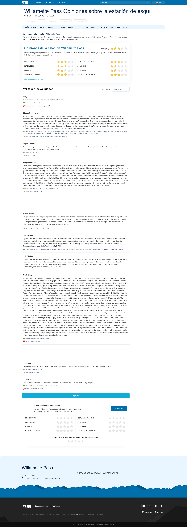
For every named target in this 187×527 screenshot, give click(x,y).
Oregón (42, 21)
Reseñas (79, 27)
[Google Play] (147, 511)
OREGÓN (28, 16)
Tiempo (41, 27)
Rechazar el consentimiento (95, 514)
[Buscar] (148, 2)
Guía (27, 27)
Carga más (76, 396)
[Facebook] (161, 506)
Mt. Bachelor (79, 21)
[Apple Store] (159, 511)
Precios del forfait (118, 27)
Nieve (38, 2)
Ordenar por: (107, 89)
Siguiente (119, 408)
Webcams (50, 27)
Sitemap (65, 514)
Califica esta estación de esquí (33, 79)
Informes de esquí (65, 27)
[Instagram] (155, 506)
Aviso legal (26, 514)
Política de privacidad (38, 514)
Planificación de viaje (55, 2)
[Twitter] (149, 506)
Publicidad (56, 506)
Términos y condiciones (53, 514)
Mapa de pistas (91, 27)
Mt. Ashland (65, 21)
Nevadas (103, 27)
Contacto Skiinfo (41, 506)
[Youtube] (143, 506)
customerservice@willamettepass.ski (98, 473)
